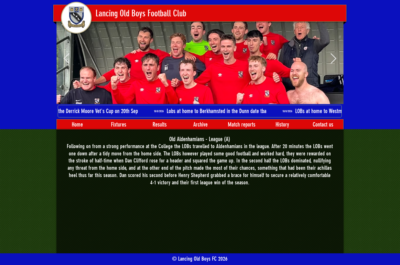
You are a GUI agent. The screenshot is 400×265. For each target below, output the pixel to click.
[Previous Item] (66, 59)
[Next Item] (333, 59)
